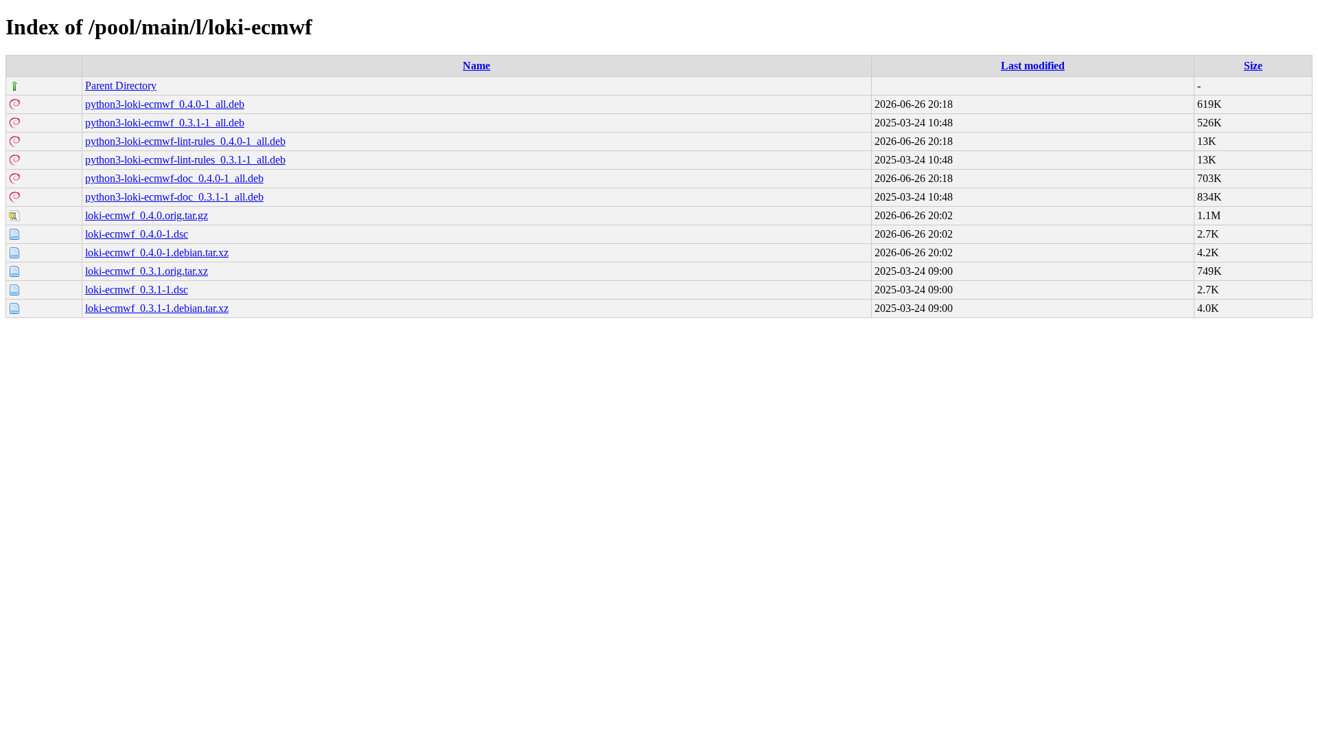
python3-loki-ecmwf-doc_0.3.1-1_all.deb (174, 197)
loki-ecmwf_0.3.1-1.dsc (136, 289)
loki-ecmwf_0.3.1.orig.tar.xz (146, 271)
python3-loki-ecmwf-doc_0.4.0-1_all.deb (174, 178)
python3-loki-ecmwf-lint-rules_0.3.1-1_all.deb (185, 160)
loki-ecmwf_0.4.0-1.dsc (136, 234)
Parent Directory (121, 85)
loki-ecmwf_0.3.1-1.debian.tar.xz (157, 308)
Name (476, 65)
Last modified (1033, 65)
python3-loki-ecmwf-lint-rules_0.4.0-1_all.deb (185, 141)
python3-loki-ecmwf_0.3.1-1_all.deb (164, 122)
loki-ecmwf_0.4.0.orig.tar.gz (146, 215)
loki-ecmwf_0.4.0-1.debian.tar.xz (157, 252)
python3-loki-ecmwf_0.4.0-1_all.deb (164, 104)
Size (1253, 65)
